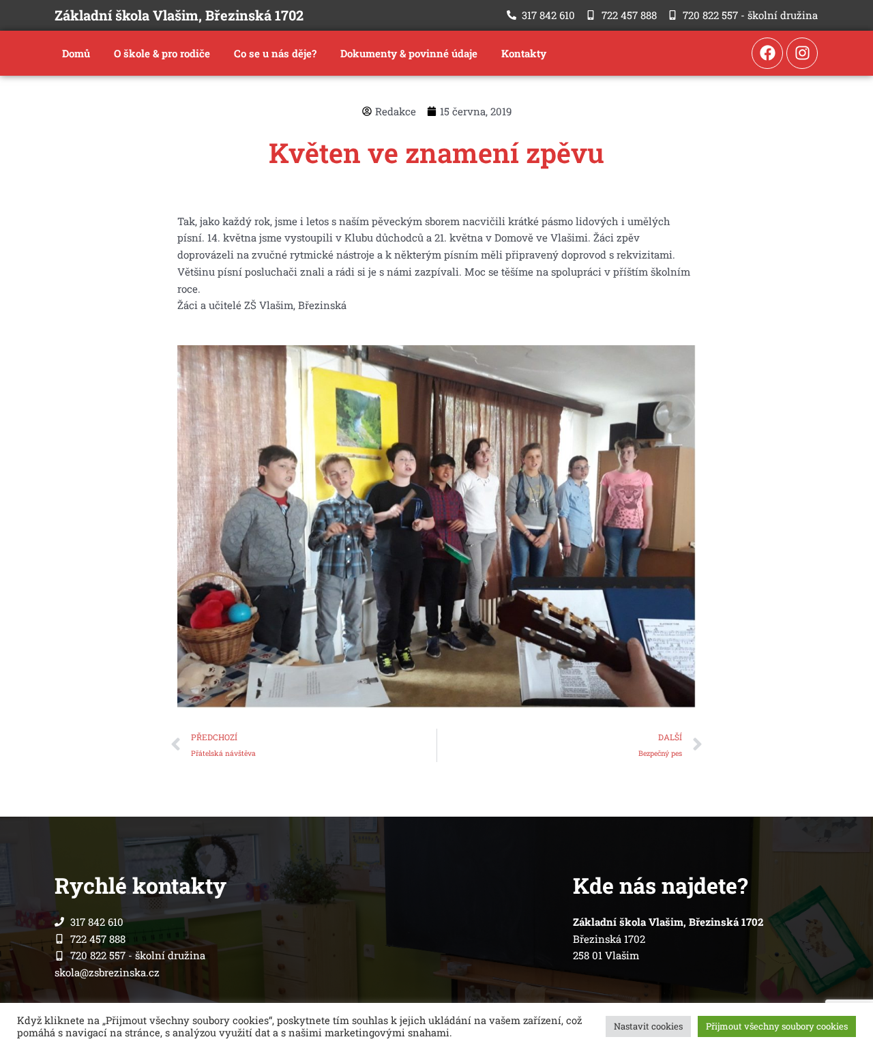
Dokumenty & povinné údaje (408, 53)
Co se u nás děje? (275, 53)
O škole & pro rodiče (162, 53)
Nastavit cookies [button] (648, 1026)
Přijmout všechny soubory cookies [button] (777, 1026)
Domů (76, 53)
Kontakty (523, 53)
